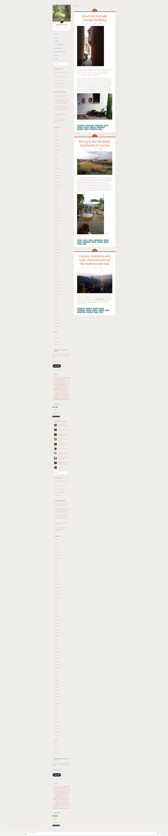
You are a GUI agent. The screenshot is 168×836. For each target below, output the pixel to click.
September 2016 (57, 255)
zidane (55, 95)
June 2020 (56, 130)
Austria (80, 240)
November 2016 (57, 249)
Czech (54, 383)
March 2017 (56, 239)
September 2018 (57, 185)
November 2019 (57, 146)
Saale (107, 310)
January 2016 (56, 281)
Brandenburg (60, 379)
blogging (55, 379)
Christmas (61, 381)
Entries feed (56, 338)
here (91, 80)
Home (55, 33)
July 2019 (55, 156)
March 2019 (56, 165)
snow (55, 395)
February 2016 (57, 278)
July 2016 (55, 262)
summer (68, 395)
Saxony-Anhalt (81, 312)
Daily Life (56, 55)
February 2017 (57, 243)
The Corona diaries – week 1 (59, 83)
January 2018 (56, 210)
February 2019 (57, 169)
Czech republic (60, 383)
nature (61, 392)
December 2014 (57, 323)
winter (69, 399)
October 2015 (56, 291)
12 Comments (104, 23)
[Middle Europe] (55, 407)
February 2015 (57, 316)
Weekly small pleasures (60, 399)
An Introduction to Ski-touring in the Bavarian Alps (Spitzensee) (60, 120)
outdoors (65, 392)
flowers (67, 385)
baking (58, 377)
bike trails (89, 308)
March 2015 (56, 313)
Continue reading (82, 120)
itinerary (93, 127)
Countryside (64, 381)
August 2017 (56, 226)
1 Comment (104, 149)
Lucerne (79, 72)
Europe (57, 385)
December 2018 (57, 175)
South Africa (59, 395)
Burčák (91, 240)
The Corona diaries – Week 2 (59, 80)
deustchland (81, 310)
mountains (57, 392)
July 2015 (55, 300)
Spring (64, 395)
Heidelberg (95, 78)
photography (56, 394)
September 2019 (57, 149)
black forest (81, 125)
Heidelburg (104, 70)
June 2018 (56, 194)
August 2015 (56, 297)
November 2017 (57, 217)
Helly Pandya (56, 114)
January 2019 (56, 172)
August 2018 (56, 188)
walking (59, 397)
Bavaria (61, 377)
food (64, 386)
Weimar (99, 70)
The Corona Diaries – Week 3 (59, 77)
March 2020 (56, 136)
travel (55, 397)
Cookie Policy (25, 833)
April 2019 (56, 162)
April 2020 (56, 133)
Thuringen (90, 312)
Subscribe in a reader (57, 413)
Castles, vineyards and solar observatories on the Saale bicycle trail (94, 260)
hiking (62, 388)
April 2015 (56, 310)
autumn (55, 378)
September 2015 (57, 294)
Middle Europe (61, 25)
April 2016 (56, 271)
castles (68, 379)
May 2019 (56, 159)
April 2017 (56, 236)
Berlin (65, 377)
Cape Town (65, 379)
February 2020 (57, 140)
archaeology (81, 308)
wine (101, 129)
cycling (68, 381)
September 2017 (57, 223)
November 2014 (57, 326)
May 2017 (56, 233)
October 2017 (56, 220)
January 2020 (56, 143)
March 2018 (56, 204)
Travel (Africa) (58, 48)
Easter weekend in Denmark (63, 448)
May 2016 (56, 268)
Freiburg (109, 70)
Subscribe (57, 366)
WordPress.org (57, 344)
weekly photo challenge (65, 397)
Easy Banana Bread (57, 86)
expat (63, 385)
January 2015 (56, 320)
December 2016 (57, 246)
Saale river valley (85, 190)
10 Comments (104, 267)
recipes (62, 393)
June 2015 (56, 304)
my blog (55, 118)
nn (97, 23)
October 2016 (56, 252)
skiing (69, 393)
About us (56, 37)
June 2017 (56, 230)
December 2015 (57, 284)
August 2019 (56, 153)
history (64, 388)
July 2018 (55, 191)
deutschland (67, 383)
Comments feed (57, 341)
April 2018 (56, 201)
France (66, 386)
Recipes (56, 59)
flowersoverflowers (59, 386)
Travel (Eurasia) (58, 44)
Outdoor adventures (60, 51)
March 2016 (56, 275)
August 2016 (56, 259)
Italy (67, 388)
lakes (69, 388)
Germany (56, 41)
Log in (55, 334)
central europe (56, 381)
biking (68, 377)
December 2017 (57, 214)
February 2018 (57, 207)
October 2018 (56, 181)
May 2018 (56, 198)
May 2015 (56, 307)
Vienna (79, 243)
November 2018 (57, 178)
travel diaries (94, 129)
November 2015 (57, 287)
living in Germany (58, 390)
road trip (65, 394)
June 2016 (56, 265)
